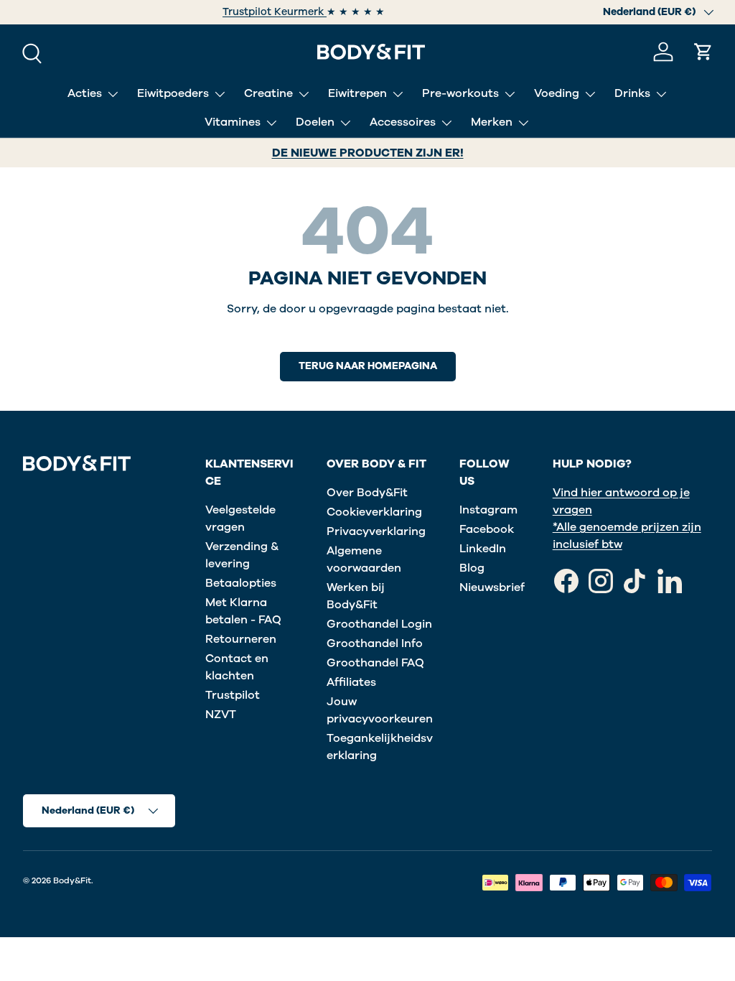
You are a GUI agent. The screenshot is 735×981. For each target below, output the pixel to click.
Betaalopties (240, 583)
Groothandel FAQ (375, 663)
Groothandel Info (375, 643)
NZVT (220, 714)
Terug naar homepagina (368, 366)
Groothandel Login (379, 624)
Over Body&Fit (367, 493)
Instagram (488, 510)
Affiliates (351, 682)
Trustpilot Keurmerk (275, 12)
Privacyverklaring (376, 531)
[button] (703, 52)
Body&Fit (72, 880)
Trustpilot (232, 695)
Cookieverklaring (374, 512)
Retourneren (240, 639)
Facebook (486, 529)
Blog (471, 568)
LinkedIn (482, 549)
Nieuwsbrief (492, 587)
